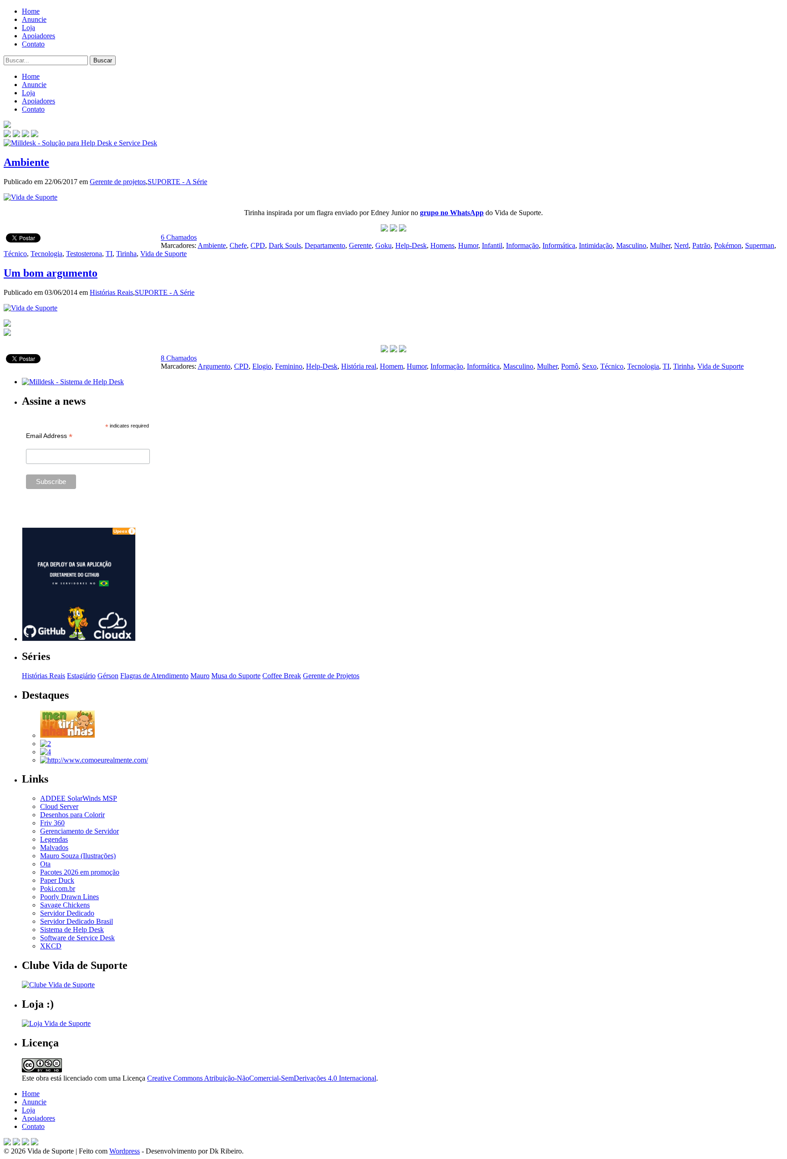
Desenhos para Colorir (72, 815)
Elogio (261, 366)
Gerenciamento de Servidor (79, 831)
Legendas (54, 839)
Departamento (325, 245)
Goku (383, 245)
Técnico (15, 254)
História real (358, 366)
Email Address (49, 436)
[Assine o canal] (34, 135)
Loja (28, 27)
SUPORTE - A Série (177, 181)
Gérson (107, 676)
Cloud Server (59, 806)
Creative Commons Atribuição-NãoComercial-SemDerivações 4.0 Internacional (261, 1078)
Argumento (214, 366)
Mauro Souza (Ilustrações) (78, 856)
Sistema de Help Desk (72, 929)
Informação (522, 245)
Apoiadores (38, 36)
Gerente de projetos (118, 181)
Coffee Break (281, 676)
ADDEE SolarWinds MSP (78, 798)
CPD (257, 245)
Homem (391, 366)
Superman (759, 245)
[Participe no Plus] (25, 1143)
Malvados (54, 847)
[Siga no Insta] (7, 135)
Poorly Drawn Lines (69, 897)
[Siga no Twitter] (25, 135)
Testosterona (84, 254)
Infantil (492, 245)
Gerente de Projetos (331, 676)
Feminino (288, 366)
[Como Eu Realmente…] (94, 760)
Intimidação (596, 245)
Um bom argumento (50, 273)
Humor (468, 245)
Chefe (238, 245)
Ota (45, 864)
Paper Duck (57, 880)
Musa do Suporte (236, 676)
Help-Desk (411, 245)
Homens (442, 245)
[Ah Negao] (45, 752)
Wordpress (124, 1151)
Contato (33, 44)
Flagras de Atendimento (154, 676)
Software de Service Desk (77, 938)
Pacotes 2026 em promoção (79, 872)
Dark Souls (285, 245)
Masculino (631, 245)
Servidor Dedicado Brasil (76, 921)
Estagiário (81, 676)
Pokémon (727, 245)
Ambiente (26, 162)
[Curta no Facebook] (16, 135)
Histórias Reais (111, 292)
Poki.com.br (57, 888)
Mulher (660, 245)
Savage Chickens (65, 905)
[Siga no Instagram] (34, 1143)
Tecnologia (46, 254)
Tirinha (126, 254)
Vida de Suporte (163, 254)
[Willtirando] (45, 743)
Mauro (200, 676)
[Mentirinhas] (67, 735)
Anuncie (34, 19)
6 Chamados (179, 237)
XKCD (50, 946)
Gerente (360, 245)
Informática (558, 245)
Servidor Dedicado (67, 913)
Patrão (701, 245)
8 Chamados (179, 358)
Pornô (569, 366)
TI (109, 254)
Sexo (589, 366)
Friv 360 (52, 823)
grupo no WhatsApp (452, 212)
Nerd (681, 245)
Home (31, 11)
